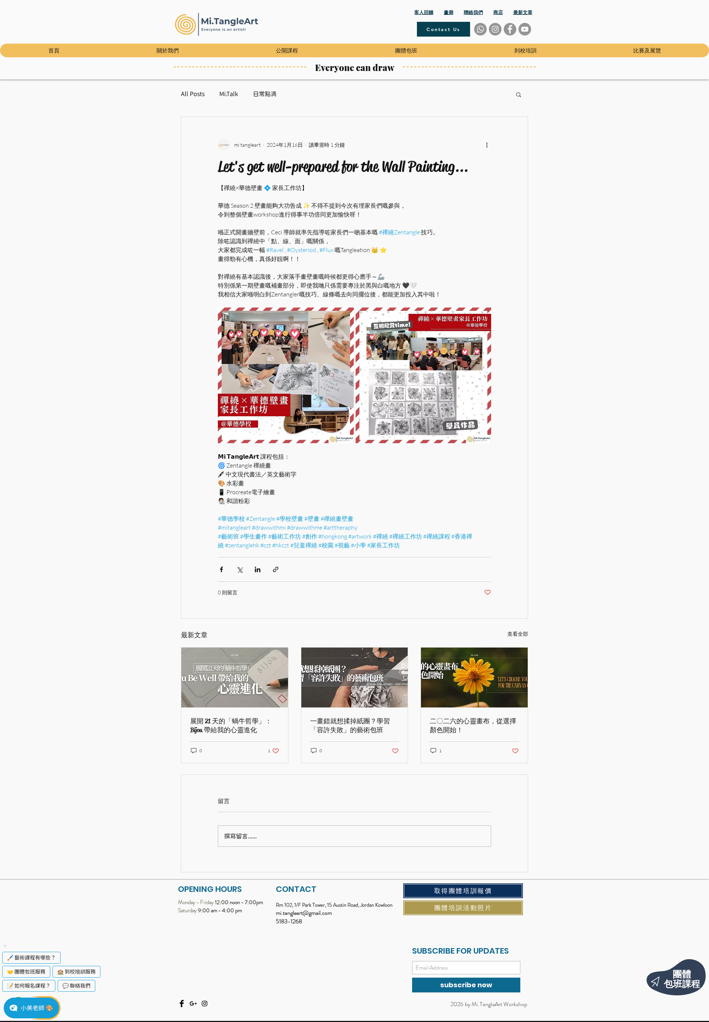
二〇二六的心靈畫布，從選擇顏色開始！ (473, 725)
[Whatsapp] (480, 29)
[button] (167, 50)
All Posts (193, 94)
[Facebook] (510, 29)
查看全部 (517, 634)
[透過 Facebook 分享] (221, 569)
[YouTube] (524, 29)
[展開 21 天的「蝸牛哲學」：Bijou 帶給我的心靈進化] (234, 677)
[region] (661, 973)
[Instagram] (495, 29)
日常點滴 (265, 94)
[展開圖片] (286, 376)
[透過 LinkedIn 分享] (257, 569)
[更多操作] (486, 144)
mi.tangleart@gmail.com (304, 913)
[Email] (193, 1003)
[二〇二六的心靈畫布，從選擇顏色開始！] (474, 677)
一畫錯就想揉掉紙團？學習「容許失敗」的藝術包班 (350, 725)
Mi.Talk (228, 94)
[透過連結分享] (275, 569)
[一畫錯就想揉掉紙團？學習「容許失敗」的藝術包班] (354, 677)
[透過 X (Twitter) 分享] (239, 569)
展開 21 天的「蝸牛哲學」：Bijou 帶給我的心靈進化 (231, 725)
